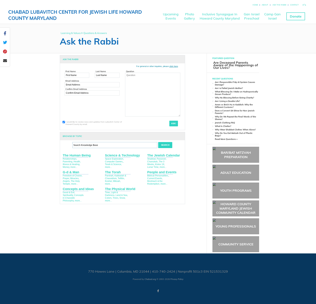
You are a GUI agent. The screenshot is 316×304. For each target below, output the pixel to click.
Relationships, (70, 159)
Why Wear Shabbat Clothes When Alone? (235, 129)
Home (255, 5)
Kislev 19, (160, 164)
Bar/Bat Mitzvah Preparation (236, 154)
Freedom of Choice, (72, 175)
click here (173, 66)
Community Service (235, 244)
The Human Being (77, 155)
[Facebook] (158, 290)
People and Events (161, 172)
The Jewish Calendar (163, 155)
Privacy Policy (176, 279)
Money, (66, 167)
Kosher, (108, 181)
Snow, (122, 198)
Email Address (72, 81)
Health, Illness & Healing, (72, 163)
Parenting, (68, 161)
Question (130, 71)
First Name (70, 71)
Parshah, (109, 175)
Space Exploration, (114, 159)
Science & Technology (122, 155)
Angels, (66, 181)
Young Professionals (236, 226)
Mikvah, (117, 181)
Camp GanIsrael (272, 16)
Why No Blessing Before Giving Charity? (234, 97)
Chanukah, (152, 161)
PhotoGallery (189, 16)
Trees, (116, 198)
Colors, (108, 198)
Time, (107, 192)
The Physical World (120, 189)
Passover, (161, 159)
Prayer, (66, 178)
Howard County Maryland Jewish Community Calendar (235, 208)
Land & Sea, (122, 195)
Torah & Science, (113, 164)
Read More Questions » (226, 139)
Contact (294, 5)
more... (73, 167)
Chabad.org (150, 279)
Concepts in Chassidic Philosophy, (73, 198)
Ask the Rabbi (279, 5)
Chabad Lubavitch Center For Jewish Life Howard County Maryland (75, 15)
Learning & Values (71, 33)
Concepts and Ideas (78, 189)
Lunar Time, (153, 167)
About (265, 5)
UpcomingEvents (170, 16)
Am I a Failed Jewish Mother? (229, 88)
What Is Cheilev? (223, 126)
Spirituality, (68, 195)
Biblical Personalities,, (158, 175)
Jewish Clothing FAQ (225, 122)
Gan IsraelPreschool (251, 16)
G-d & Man (71, 172)
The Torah (113, 172)
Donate (296, 16)
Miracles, (74, 178)
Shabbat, (151, 159)
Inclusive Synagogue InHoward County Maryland (220, 16)
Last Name (101, 71)
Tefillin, (121, 178)
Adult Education (235, 173)
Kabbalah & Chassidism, (115, 177)
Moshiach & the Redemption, (155, 182)
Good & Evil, (69, 192)
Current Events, (155, 178)
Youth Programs (236, 190)
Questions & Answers (95, 33)
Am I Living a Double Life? (227, 101)
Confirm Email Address (76, 89)
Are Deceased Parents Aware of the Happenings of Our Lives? (235, 65)
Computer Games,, (114, 161)
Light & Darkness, (111, 193)
